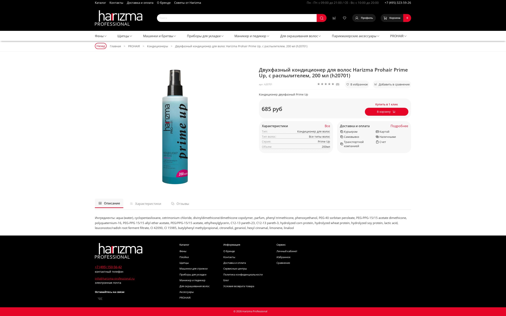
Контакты (116, 3)
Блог (226, 280)
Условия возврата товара (238, 286)
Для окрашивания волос (299, 36)
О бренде (164, 3)
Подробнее (399, 126)
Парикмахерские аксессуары (354, 36)
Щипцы (123, 36)
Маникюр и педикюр (250, 36)
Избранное (283, 257)
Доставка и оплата (140, 3)
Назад (100, 46)
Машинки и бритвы (158, 36)
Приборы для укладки (204, 36)
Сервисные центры (235, 268)
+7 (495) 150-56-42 (108, 267)
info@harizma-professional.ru (115, 278)
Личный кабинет (287, 251)
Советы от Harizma (187, 3)
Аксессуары (186, 292)
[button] (328, 84)
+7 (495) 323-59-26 (398, 3)
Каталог (100, 3)
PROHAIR (397, 36)
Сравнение (283, 263)
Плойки (184, 257)
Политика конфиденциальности (243, 274)
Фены (99, 36)
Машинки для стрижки (193, 268)
